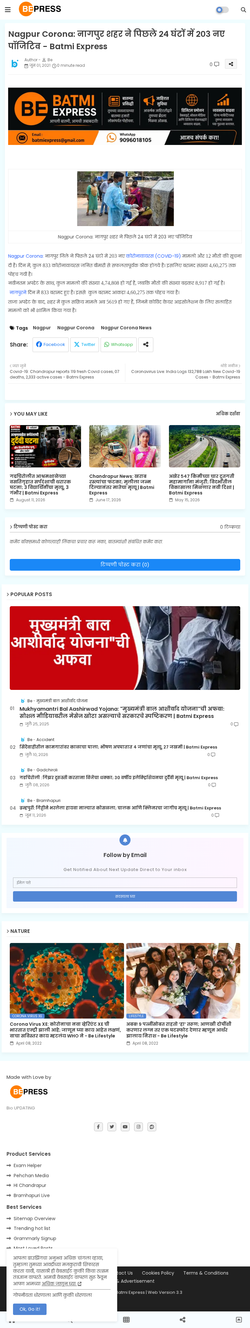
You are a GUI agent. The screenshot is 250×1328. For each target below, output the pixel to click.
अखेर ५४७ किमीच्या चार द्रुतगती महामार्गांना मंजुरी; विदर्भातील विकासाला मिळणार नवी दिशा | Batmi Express (201, 485)
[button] (243, 9)
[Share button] (145, 344)
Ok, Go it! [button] (30, 1309)
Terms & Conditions (206, 1273)
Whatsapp (122, 344)
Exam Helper (28, 1165)
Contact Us (120, 1273)
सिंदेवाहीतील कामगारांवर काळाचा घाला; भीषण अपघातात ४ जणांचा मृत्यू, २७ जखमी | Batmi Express (118, 747)
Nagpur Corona (75, 328)
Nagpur (42, 328)
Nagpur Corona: (26, 256)
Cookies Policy (158, 1273)
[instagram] (138, 1126)
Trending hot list (32, 1228)
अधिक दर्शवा (228, 414)
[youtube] (125, 1126)
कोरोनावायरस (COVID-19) (153, 256)
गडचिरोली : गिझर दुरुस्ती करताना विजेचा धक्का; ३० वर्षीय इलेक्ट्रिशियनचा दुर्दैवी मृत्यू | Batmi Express (119, 778)
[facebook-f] (98, 1126)
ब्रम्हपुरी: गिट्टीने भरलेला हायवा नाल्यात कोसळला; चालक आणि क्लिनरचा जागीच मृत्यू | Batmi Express (120, 808)
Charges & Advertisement (125, 1281)
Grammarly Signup (35, 1238)
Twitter (88, 344)
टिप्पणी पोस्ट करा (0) (125, 564)
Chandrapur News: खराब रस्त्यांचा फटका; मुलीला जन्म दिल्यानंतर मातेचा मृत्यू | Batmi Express (121, 485)
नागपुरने (18, 292)
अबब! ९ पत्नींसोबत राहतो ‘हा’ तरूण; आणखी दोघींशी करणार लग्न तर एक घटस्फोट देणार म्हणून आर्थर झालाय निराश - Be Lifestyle (178, 1030)
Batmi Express (130, 1292)
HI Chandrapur (30, 1185)
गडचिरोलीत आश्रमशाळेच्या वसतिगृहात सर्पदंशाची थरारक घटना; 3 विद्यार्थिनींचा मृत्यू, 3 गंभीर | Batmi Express (40, 485)
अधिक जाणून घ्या (59, 1283)
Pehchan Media (31, 1175)
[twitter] (111, 1126)
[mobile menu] (8, 10)
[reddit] (151, 1126)
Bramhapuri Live (32, 1195)
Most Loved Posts (33, 1248)
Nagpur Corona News (126, 328)
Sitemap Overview (34, 1218)
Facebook (54, 344)
